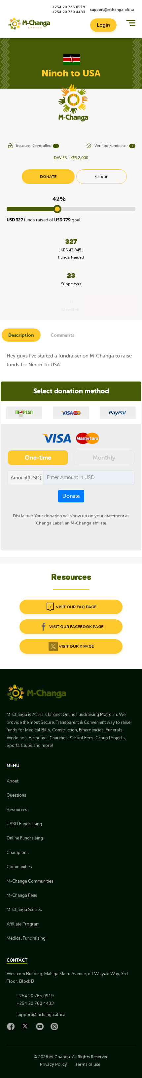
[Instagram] (55, 1026)
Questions (16, 795)
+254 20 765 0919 (68, 7)
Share (101, 177)
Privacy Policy (53, 1064)
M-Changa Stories (24, 910)
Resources (17, 810)
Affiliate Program (23, 924)
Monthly (104, 457)
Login (103, 25)
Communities (19, 867)
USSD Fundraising (24, 824)
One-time (38, 457)
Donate (71, 496)
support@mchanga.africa (112, 9)
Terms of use (87, 1064)
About (12, 781)
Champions (18, 853)
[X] (26, 1026)
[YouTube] (41, 1026)
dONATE (48, 176)
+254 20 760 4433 (68, 12)
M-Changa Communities (30, 881)
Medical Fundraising (26, 938)
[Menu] (130, 23)
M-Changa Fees (22, 895)
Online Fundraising (25, 838)
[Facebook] (12, 1026)
